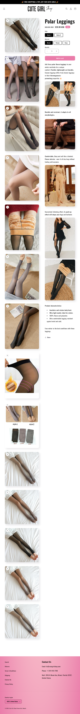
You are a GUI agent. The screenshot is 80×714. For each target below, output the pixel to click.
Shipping (7, 675)
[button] (4, 9)
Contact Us (8, 680)
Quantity (47, 47)
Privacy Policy (9, 684)
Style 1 (49, 35)
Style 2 (58, 35)
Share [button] (48, 337)
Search (7, 662)
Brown (58, 43)
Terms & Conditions (10, 671)
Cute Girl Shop (12, 708)
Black (49, 43)
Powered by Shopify (21, 708)
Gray (66, 43)
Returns (7, 666)
